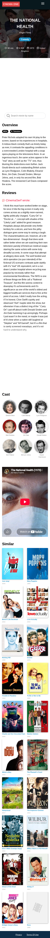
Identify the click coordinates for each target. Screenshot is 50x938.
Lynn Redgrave (41, 415)
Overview (10, 125)
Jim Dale (26, 435)
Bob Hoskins (10, 435)
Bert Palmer (10, 455)
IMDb (5, 131)
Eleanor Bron (10, 415)
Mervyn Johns (26, 455)
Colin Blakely (26, 415)
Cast (6, 394)
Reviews (9, 193)
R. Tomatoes (16, 131)
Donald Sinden (42, 435)
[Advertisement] (25, 84)
